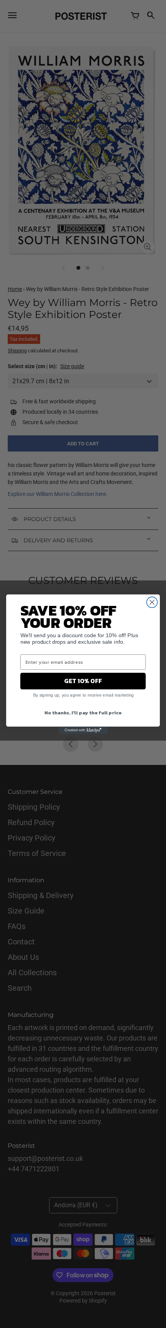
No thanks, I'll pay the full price (83, 712)
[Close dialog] (152, 602)
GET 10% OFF (83, 680)
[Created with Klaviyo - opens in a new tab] (82, 730)
